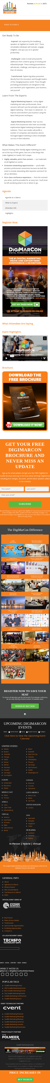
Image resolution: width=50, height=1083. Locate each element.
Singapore (31, 824)
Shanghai (31, 821)
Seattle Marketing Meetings (14, 1016)
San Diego (31, 765)
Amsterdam (8, 783)
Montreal (31, 783)
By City (23, 731)
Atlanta (6, 749)
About (6, 882)
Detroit (6, 765)
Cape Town (7, 807)
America (6, 817)
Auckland (31, 833)
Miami (30, 749)
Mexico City (32, 796)
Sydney (30, 838)
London (30, 808)
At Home (7, 823)
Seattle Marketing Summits (13, 1024)
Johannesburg (8, 810)
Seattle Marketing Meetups (13, 1019)
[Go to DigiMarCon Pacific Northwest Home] (9, 14)
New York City (32, 754)
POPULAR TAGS (10, 981)
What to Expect (11, 203)
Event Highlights (11, 331)
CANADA (29, 780)
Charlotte (7, 754)
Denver (6, 762)
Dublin (6, 788)
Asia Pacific (7, 820)
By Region (42, 731)
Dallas (6, 760)
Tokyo (30, 826)
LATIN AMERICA (32, 792)
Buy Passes (8, 918)
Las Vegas (7, 773)
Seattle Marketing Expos (13, 999)
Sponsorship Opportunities (14, 926)
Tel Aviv (6, 798)
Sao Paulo (31, 801)
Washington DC (33, 773)
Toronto (31, 786)
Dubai (6, 795)
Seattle (30, 770)
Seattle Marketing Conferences (15, 996)
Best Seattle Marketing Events (14, 991)
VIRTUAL (5, 814)
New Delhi (31, 818)
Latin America (8, 828)
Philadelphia (32, 760)
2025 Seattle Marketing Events (15, 988)
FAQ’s (6, 895)
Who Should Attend (11, 890)
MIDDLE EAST (7, 792)
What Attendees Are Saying (17, 323)
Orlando (31, 757)
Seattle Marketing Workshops (14, 1027)
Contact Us (8, 931)
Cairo (5, 805)
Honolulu (7, 767)
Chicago (6, 757)
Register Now (9, 222)
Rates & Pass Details (11, 920)
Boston (6, 752)
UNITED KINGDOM (33, 805)
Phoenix (30, 762)
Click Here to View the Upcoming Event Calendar (25, 737)
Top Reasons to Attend (12, 892)
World (6, 830)
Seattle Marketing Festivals (13, 1014)
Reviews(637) (37, 3)
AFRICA (5, 802)
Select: (5, 731)
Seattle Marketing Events (13, 985)
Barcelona (7, 786)
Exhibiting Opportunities (12, 928)
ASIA (28, 815)
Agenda (6, 191)
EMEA (5, 825)
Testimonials (8, 923)
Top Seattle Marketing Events (14, 993)
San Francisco (32, 767)
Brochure (7, 367)
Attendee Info (10, 208)
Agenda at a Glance (13, 197)
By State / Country (32, 731)
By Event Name (14, 731)
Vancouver (31, 788)
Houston (7, 770)
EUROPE (5, 780)
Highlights (9, 213)
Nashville (31, 752)
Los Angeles (8, 775)
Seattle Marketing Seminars (14, 1022)
